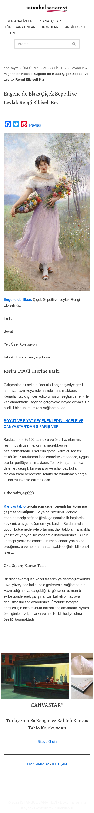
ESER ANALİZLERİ (19, 21)
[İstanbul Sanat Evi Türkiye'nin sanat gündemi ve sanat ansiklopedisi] (47, 8)
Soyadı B (77, 68)
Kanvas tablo (15, 506)
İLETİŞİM (59, 764)
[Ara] (74, 44)
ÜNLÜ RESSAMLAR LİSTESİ (44, 68)
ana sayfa (11, 68)
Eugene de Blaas (17, 74)
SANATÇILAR (50, 21)
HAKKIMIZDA (38, 764)
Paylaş (35, 125)
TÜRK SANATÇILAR (20, 27)
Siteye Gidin (47, 742)
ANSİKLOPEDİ (76, 27)
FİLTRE (10, 33)
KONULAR (50, 27)
